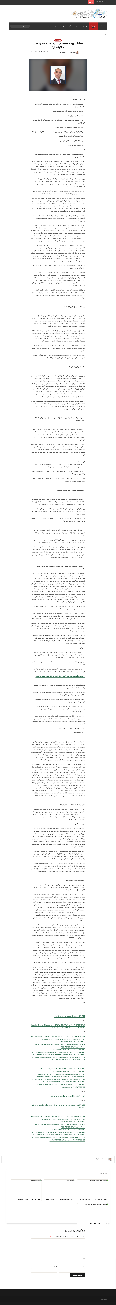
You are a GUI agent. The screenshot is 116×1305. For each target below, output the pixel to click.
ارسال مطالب (62, 26)
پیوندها (48, 26)
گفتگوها (70, 26)
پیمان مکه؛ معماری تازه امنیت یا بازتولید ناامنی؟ (93, 1200)
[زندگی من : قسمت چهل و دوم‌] (92, 1212)
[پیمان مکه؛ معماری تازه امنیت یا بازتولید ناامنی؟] (92, 1188)
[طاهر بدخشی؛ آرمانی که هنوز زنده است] (26, 1188)
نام (84, 1258)
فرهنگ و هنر (84, 26)
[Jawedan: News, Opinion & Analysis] (89, 13)
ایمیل (83, 1266)
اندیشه (76, 26)
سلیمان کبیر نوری (71, 52)
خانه (110, 34)
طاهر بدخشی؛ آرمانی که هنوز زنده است (29, 1200)
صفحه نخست (102, 26)
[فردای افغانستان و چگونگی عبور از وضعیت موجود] (59, 1188)
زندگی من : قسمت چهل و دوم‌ (98, 1224)
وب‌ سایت (54, 1266)
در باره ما (54, 26)
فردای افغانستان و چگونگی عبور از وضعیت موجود (59, 1200)
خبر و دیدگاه (93, 26)
